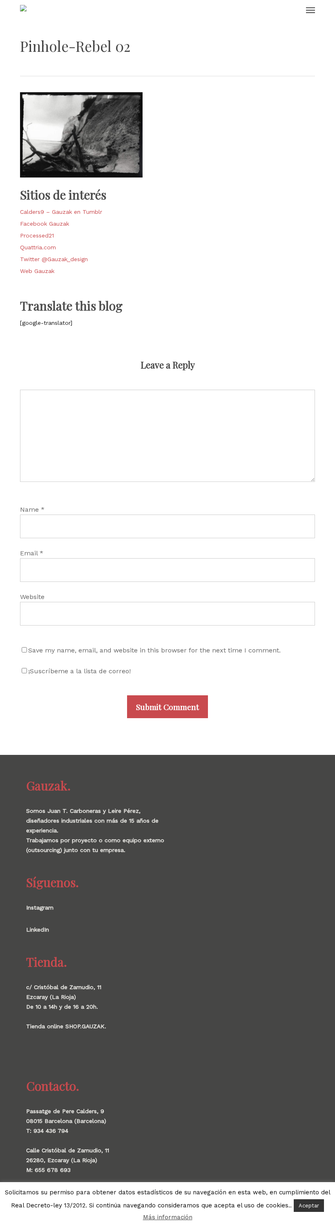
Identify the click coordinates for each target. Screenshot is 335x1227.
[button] (310, 10)
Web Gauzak (37, 271)
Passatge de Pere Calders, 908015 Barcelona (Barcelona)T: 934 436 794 (66, 1121)
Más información (167, 1217)
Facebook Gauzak (44, 223)
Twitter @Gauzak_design (54, 259)
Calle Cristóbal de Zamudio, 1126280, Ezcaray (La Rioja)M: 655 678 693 (67, 1160)
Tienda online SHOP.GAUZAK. (66, 1026)
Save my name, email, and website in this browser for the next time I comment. (154, 650)
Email (31, 553)
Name (32, 509)
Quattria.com (38, 247)
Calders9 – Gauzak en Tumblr (61, 212)
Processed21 (37, 235)
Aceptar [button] (309, 1206)
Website (32, 597)
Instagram (40, 907)
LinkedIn (37, 929)
